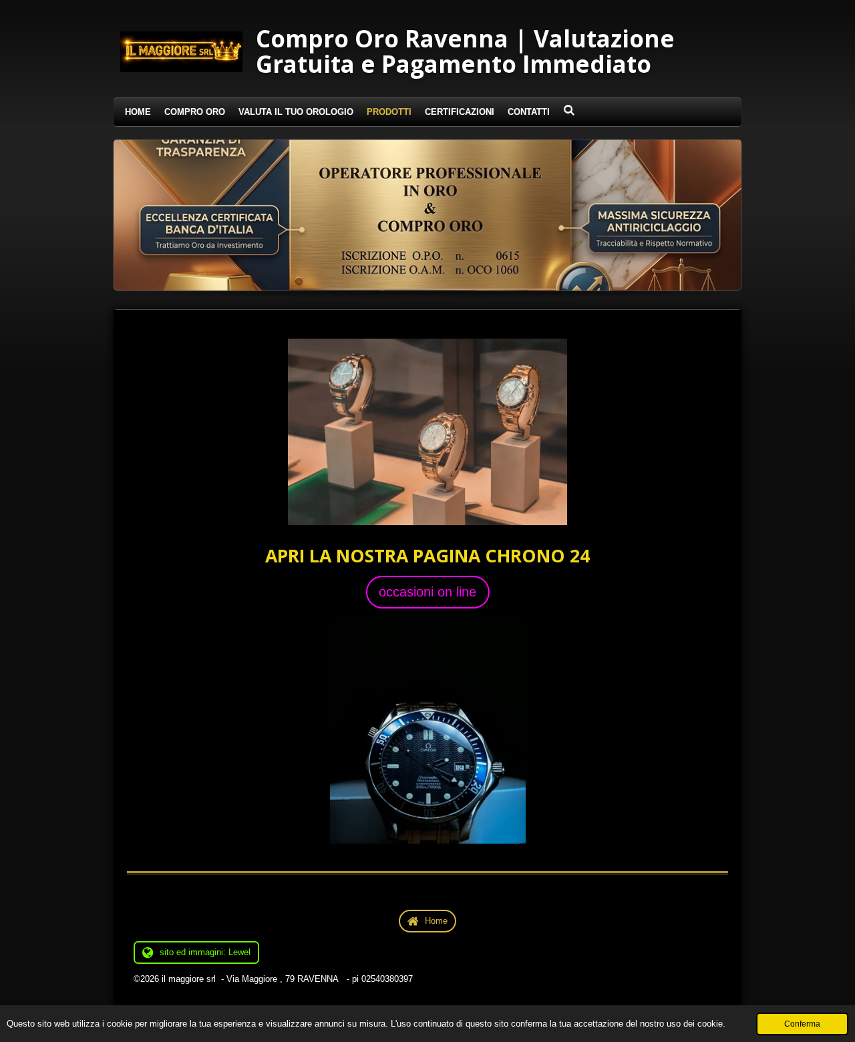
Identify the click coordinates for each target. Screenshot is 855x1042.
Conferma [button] (802, 1023)
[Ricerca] (569, 110)
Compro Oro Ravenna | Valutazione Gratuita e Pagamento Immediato (465, 51)
